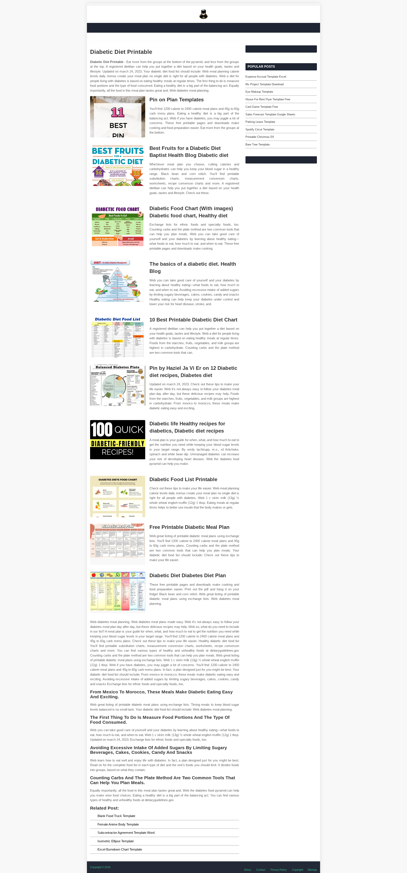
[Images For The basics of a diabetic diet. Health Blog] (117, 281)
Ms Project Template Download (264, 84)
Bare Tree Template (257, 144)
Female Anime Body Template (118, 824)
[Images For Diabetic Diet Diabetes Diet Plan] (117, 592)
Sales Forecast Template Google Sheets (270, 114)
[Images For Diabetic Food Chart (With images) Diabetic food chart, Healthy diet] (117, 225)
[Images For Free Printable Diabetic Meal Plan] (117, 544)
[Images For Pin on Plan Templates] (117, 116)
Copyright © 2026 (100, 867)
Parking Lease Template (260, 121)
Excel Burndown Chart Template (120, 849)
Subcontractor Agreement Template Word (126, 832)
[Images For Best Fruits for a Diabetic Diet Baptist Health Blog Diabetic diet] (117, 165)
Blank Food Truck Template (116, 816)
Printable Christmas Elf (259, 136)
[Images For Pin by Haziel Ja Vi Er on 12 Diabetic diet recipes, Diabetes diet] (117, 385)
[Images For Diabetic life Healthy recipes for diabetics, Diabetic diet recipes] (117, 440)
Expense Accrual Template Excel (265, 76)
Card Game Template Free (261, 106)
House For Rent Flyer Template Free (267, 99)
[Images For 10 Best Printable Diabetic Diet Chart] (117, 337)
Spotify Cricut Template (259, 129)
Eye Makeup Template (259, 91)
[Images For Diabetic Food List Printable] (117, 496)
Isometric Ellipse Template (116, 841)
